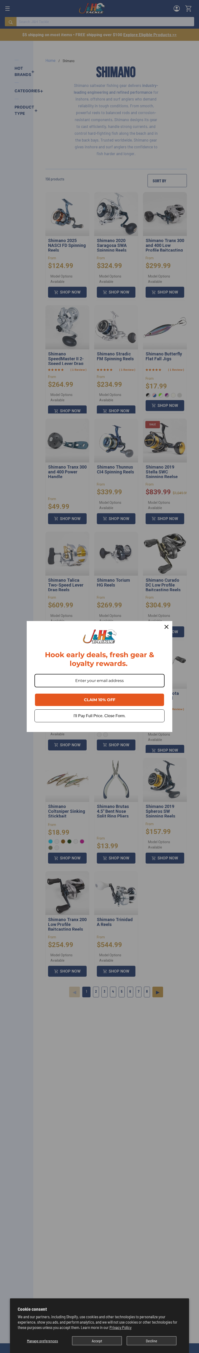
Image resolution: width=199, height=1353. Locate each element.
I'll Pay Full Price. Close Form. (99, 716)
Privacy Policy (120, 1327)
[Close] (166, 627)
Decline (151, 1340)
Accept (97, 1340)
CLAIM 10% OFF (99, 700)
